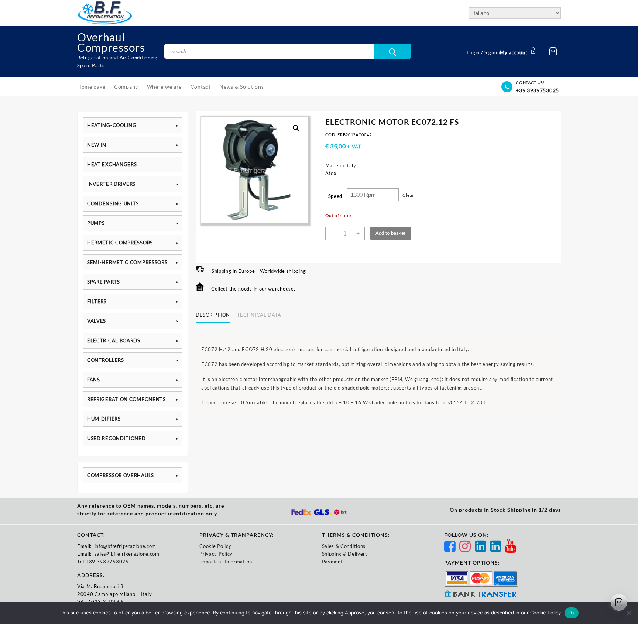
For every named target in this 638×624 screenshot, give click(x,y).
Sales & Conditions (344, 546)
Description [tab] (213, 315)
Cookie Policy (215, 546)
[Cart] (553, 51)
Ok (571, 613)
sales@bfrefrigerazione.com (127, 554)
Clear (408, 195)
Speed (335, 196)
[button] (296, 128)
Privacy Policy (216, 554)
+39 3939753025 (537, 90)
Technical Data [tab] (259, 315)
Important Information (225, 562)
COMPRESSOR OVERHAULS (120, 475)
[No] (628, 613)
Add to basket (390, 233)
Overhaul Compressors (111, 42)
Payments (334, 562)
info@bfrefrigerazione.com (126, 546)
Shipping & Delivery (345, 554)
